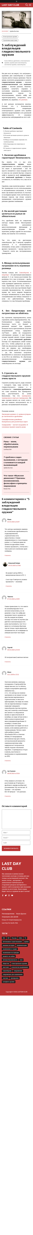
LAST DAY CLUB (10, 5)
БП (9, 938)
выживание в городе (10, 949)
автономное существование (12, 941)
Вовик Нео (7, 489)
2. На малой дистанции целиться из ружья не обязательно (16, 136)
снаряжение (18, 971)
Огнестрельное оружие (10, 36)
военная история (8, 945)
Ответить (8, 555)
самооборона (21, 64)
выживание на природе (11, 952)
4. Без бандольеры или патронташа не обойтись (14, 145)
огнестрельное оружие (19, 963)
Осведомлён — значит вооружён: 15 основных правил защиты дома (15, 426)
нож (21, 960)
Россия (14, 938)
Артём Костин (14, 31)
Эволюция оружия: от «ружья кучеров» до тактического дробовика (16, 415)
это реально (23, 100)
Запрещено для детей (10, 917)
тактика (5, 978)
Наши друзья (21, 914)
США (20, 938)
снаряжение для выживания (13, 974)
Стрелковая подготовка (10, 40)
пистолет (6, 967)
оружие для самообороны (18, 63)
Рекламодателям (8, 914)
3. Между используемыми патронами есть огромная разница (15, 141)
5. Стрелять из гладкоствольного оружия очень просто (15, 149)
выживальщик (22, 945)
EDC (4, 938)
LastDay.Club (7, 449)
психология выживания (19, 967)
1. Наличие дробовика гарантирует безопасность (13, 132)
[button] (26, 5)
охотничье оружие (10, 64)
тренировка (15, 978)
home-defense (8, 61)
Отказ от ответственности (12, 920)
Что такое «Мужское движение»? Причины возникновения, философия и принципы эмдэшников (15, 480)
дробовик (16, 61)
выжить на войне (9, 956)
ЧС (25, 938)
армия (26, 941)
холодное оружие (8, 982)
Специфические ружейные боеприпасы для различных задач (15, 420)
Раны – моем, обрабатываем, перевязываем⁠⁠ (11, 444)
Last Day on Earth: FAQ (10, 923)
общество (6, 963)
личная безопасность (10, 960)
